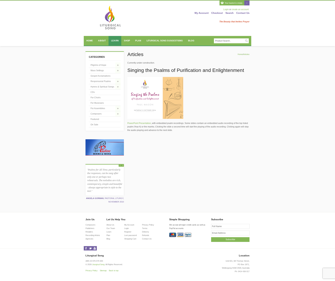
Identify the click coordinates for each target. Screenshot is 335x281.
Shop (127, 40)
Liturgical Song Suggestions (165, 40)
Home (89, 40)
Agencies (89, 239)
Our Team (110, 228)
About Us (110, 225)
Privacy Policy (148, 225)
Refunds (145, 235)
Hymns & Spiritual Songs (102, 87)
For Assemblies (98, 108)
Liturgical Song (98, 264)
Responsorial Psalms (101, 81)
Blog (191, 40)
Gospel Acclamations (100, 76)
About (102, 40)
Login (226, 9)
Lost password (130, 235)
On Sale (94, 124)
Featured (95, 119)
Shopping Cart (130, 239)
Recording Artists (92, 235)
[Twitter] (90, 248)
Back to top (113, 270)
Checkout (217, 13)
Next (122, 165)
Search (229, 13)
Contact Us (243, 13)
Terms (144, 228)
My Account (202, 13)
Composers (96, 114)
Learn (115, 40)
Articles (246, 54)
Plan (138, 40)
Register (127, 232)
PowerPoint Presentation (139, 123)
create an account (240, 9)
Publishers (89, 228)
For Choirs (95, 97)
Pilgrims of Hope (98, 65)
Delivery (145, 232)
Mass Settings (97, 70)
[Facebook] (86, 248)
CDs (93, 92)
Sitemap (103, 270)
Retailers (89, 232)
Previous (120, 165)
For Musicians (97, 103)
